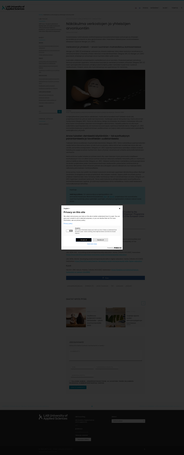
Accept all (84, 240)
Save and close (92, 244)
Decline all (100, 240)
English (66, 208)
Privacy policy (68, 223)
